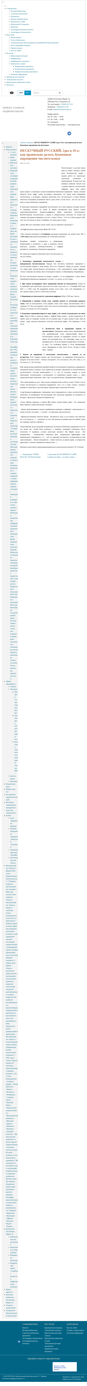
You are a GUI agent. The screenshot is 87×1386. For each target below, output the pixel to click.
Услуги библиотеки (18, 40)
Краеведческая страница (15, 77)
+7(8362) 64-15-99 (62, 107)
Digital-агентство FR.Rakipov (72, 1379)
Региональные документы (24, 69)
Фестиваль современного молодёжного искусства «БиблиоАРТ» (11, 807)
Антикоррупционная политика (22, 29)
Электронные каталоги (15, 79)
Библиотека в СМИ (18, 22)
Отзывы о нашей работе (75, 1330)
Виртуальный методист (19, 56)
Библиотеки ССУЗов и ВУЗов (14, 1250)
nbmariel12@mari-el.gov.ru (62, 109)
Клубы (8, 815)
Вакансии (14, 27)
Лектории (13, 689)
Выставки (13, 781)
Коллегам (10, 53)
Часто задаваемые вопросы (20, 45)
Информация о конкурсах (20, 61)
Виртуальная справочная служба (18, 82)
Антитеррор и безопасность (21, 32)
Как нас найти (16, 50)
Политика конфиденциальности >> (14, 1378)
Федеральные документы (24, 66)
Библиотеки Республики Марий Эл (10, 1231)
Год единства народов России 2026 (12, 797)
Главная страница (26, 142)
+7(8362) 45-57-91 (66, 104)
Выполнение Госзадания (20, 24)
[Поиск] (60, 93)
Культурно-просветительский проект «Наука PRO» (16, 757)
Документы (15, 16)
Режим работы (16, 37)
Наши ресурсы (11, 149)
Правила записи (16, 48)
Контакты (10, 85)
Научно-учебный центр (19, 19)
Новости (9, 147)
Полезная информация (19, 74)
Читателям (10, 35)
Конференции (16, 58)
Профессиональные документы (26, 72)
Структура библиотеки (19, 14)
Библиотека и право (18, 64)
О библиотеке (12, 8)
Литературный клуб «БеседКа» (14, 852)
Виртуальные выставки (53, 1333)
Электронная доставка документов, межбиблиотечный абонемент (35, 43)
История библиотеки (18, 11)
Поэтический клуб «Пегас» (14, 860)
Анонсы (13, 686)
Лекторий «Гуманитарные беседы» (16, 702)
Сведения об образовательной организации (11, 1313)
